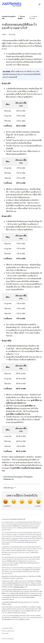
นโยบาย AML (5, 633)
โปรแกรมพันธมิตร (21, 17)
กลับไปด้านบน (8, 488)
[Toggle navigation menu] (39, 4)
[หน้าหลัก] (11, 4)
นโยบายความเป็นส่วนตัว (8, 631)
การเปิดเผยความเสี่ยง (18, 587)
